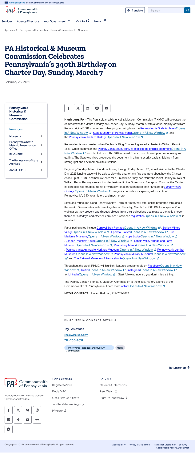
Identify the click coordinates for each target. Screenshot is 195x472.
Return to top (177, 367)
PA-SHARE (15, 154)
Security (183, 444)
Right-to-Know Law (112, 397)
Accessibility (118, 444)
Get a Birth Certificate (65, 397)
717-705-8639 (73, 340)
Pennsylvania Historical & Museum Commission (18, 113)
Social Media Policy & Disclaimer (172, 447)
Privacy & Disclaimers (139, 444)
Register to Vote (62, 385)
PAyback (57, 410)
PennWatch (107, 391)
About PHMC (17, 170)
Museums (15, 136)
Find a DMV (59, 391)
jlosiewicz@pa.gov (76, 334)
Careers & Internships (113, 385)
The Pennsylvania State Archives (23, 162)
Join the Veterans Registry (68, 404)
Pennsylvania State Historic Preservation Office (22, 145)
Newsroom (16, 129)
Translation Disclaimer (165, 444)
